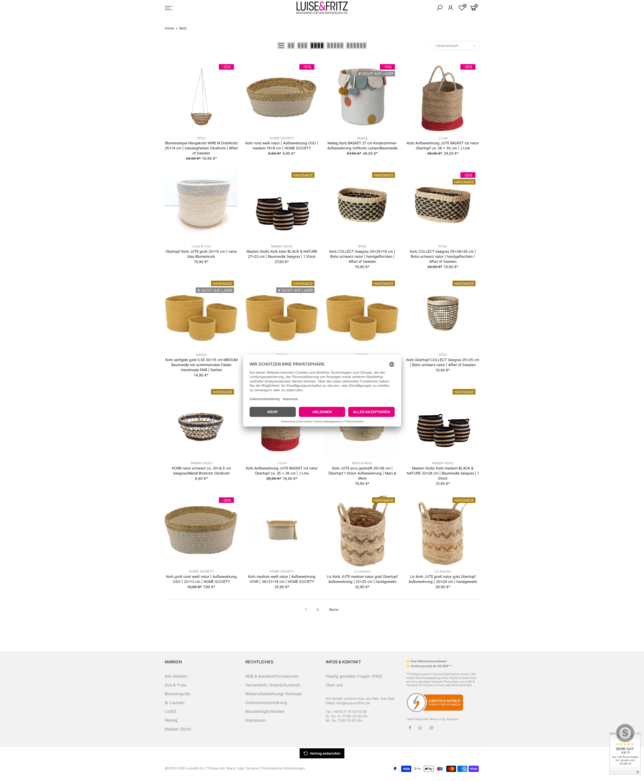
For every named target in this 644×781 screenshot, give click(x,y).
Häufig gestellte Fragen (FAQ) (354, 676)
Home (169, 28)
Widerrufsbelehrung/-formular (273, 693)
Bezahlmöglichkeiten (265, 711)
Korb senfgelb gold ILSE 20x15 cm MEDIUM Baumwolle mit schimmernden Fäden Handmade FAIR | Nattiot (201, 365)
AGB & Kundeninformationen (272, 676)
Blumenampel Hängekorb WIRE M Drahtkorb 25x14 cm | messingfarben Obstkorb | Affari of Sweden (201, 148)
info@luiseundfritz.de (353, 703)
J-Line (443, 138)
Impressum (255, 720)
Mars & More (362, 463)
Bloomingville (177, 693)
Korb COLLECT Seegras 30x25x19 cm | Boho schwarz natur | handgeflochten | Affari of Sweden (362, 256)
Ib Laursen (174, 702)
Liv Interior (362, 571)
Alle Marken (176, 676)
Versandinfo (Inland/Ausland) (272, 684)
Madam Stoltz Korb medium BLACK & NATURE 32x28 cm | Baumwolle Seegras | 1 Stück (443, 473)
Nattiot (201, 355)
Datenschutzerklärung (266, 702)
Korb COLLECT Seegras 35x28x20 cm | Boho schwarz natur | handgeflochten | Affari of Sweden (443, 256)
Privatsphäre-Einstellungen (283, 768)
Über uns (334, 684)
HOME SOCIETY (281, 138)
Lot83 (170, 711)
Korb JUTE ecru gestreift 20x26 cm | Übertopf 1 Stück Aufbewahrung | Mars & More (362, 473)
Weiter (334, 610)
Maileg (362, 138)
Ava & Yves (175, 684)
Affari (201, 138)
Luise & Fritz (201, 246)
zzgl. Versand (448, 719)
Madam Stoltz (282, 246)
